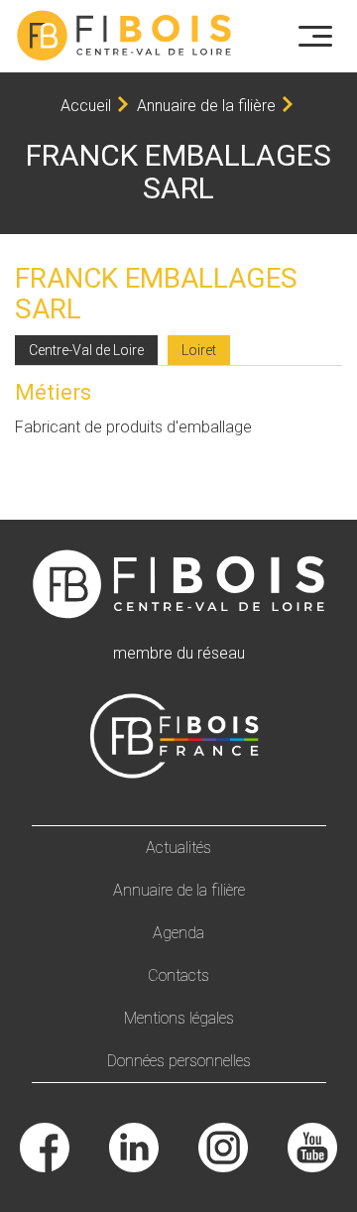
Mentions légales (179, 1018)
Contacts (178, 975)
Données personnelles (179, 1060)
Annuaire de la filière (206, 105)
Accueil (85, 105)
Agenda (178, 932)
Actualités (178, 847)
